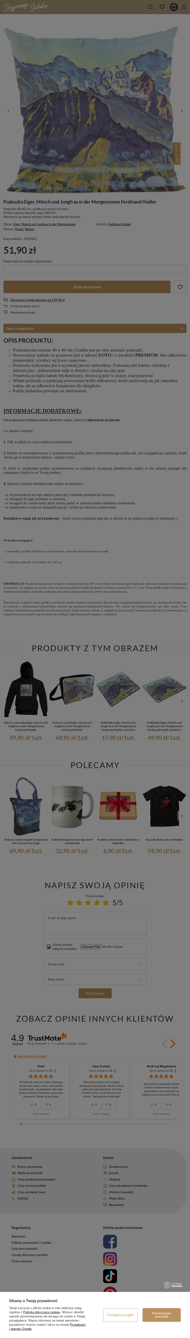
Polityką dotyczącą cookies (41, 1312)
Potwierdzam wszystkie (161, 1314)
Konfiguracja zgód (120, 1315)
